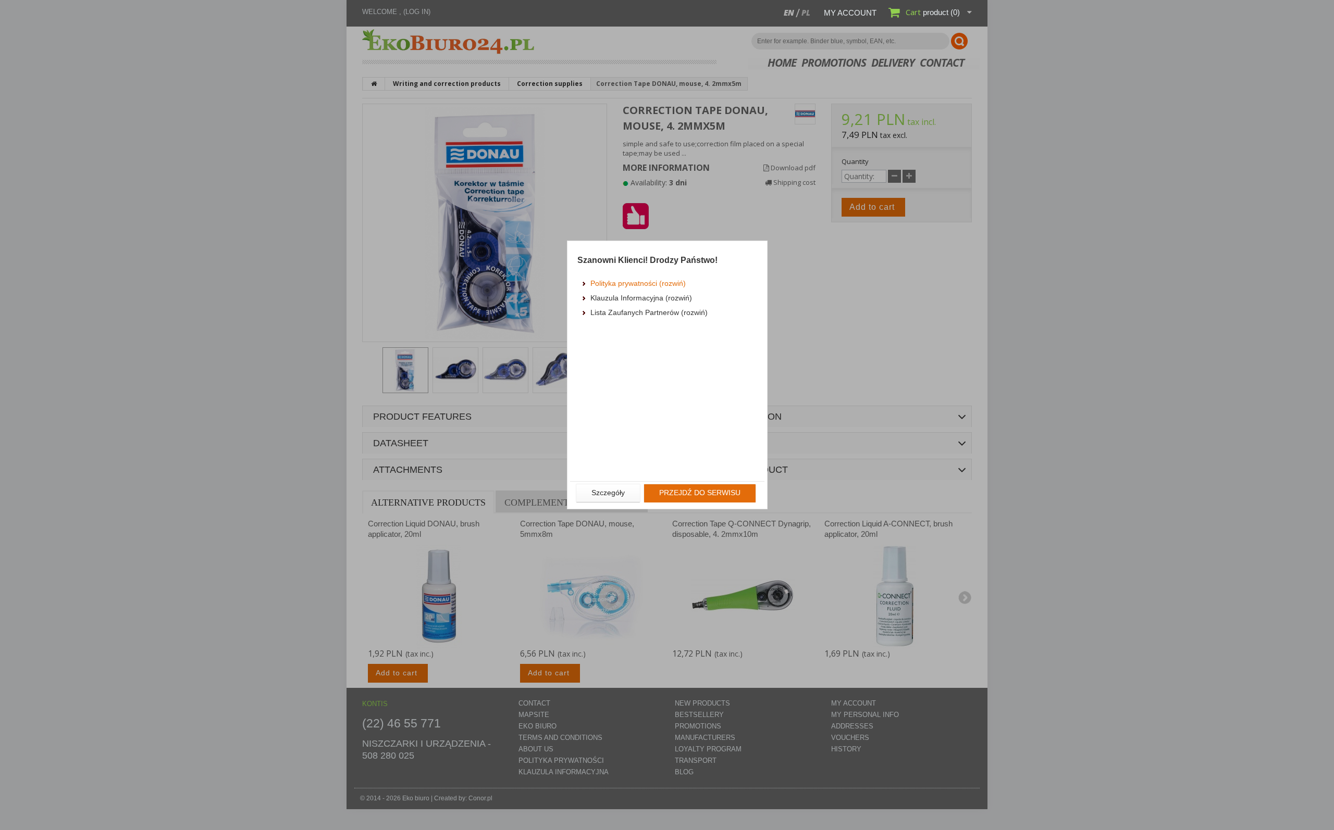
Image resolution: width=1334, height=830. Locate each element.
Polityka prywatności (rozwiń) (638, 283)
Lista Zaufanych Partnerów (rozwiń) (649, 312)
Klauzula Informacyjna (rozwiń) (641, 298)
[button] (608, 493)
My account (850, 12)
